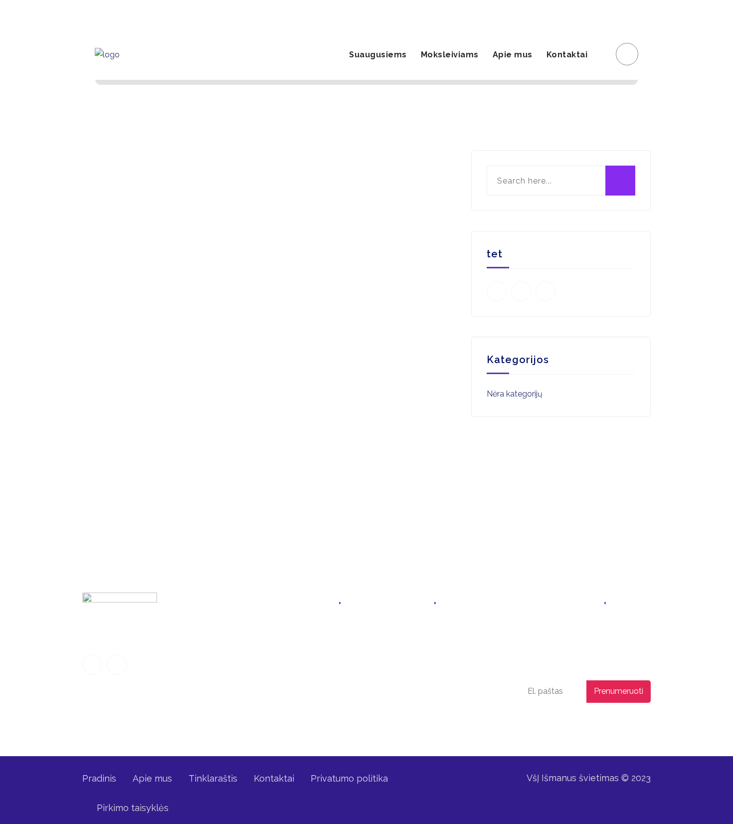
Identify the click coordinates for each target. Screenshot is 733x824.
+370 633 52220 (412, 635)
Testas (289, 711)
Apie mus (513, 54)
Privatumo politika (574, 724)
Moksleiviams (450, 54)
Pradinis (99, 778)
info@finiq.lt (113, 14)
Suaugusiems (378, 54)
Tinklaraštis (212, 778)
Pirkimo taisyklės (133, 808)
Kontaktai (567, 54)
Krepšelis (624, 14)
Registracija (530, 14)
